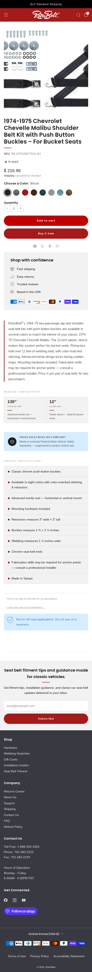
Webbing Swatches (17, 753)
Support (9, 803)
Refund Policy (13, 826)
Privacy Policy (39, 956)
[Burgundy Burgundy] (34, 192)
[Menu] (6, 15)
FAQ (7, 820)
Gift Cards (11, 759)
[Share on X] (42, 246)
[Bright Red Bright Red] (25, 192)
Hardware (10, 747)
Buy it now (46, 233)
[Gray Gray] (51, 192)
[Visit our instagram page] (14, 900)
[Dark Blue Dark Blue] (43, 192)
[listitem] (46, 4)
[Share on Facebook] (35, 246)
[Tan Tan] (69, 192)
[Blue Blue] (16, 192)
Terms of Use (17, 956)
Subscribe (46, 718)
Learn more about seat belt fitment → (26, 607)
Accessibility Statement (68, 956)
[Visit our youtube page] (23, 900)
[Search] (78, 15)
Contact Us (11, 815)
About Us (10, 797)
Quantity (11, 203)
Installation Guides (16, 765)
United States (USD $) (43, 934)
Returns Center (14, 791)
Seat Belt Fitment (15, 771)
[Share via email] (57, 246)
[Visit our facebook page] (5, 900)
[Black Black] (7, 192)
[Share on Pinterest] (49, 246)
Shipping (9, 175)
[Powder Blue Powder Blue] (60, 192)
